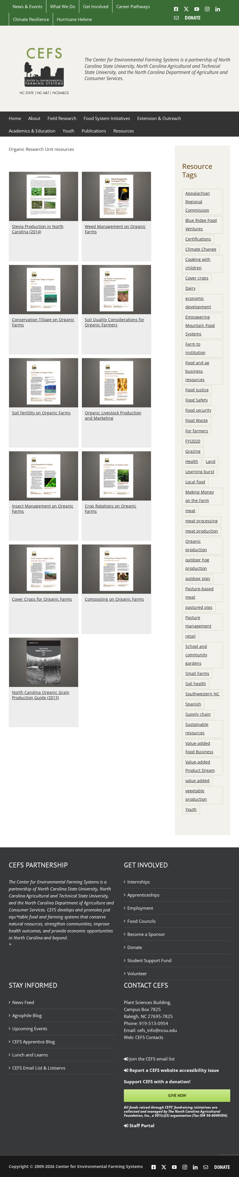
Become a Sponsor (146, 934)
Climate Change (200, 249)
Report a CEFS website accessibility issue (173, 1070)
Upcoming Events (29, 1028)
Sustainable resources (196, 729)
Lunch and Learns (30, 1055)
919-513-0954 (153, 1023)
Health (191, 461)
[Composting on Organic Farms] (116, 548)
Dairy (190, 288)
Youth (191, 809)
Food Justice (197, 390)
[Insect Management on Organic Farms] (43, 455)
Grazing (193, 451)
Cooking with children (197, 264)
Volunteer (137, 973)
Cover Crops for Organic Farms (42, 599)
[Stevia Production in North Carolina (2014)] (43, 175)
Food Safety (196, 400)
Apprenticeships (143, 895)
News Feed (23, 1002)
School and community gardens (196, 655)
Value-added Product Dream (200, 766)
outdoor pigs (197, 578)
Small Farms (197, 673)
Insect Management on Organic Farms (42, 508)
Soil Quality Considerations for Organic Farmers (114, 322)
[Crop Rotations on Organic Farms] (116, 455)
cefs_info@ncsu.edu (157, 1030)
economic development (198, 303)
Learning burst (199, 471)
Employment (140, 908)
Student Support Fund (149, 960)
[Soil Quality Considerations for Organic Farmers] (116, 268)
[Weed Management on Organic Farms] (116, 175)
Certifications (198, 239)
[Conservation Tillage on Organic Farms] (43, 268)
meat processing (201, 521)
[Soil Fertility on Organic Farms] (43, 362)
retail (190, 636)
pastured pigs (198, 607)
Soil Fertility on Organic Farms (41, 413)
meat (190, 510)
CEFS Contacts (149, 1037)
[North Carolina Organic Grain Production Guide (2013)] (43, 641)
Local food (195, 482)
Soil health (195, 683)
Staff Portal (141, 1125)
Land (210, 461)
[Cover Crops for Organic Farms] (43, 548)
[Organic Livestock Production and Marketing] (116, 362)
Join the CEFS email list (151, 1059)
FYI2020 (192, 441)
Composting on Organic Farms (114, 599)
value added (197, 780)
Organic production (196, 545)
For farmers (196, 431)
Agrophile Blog (27, 1015)
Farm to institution (195, 348)
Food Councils (141, 921)
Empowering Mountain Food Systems (200, 325)
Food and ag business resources (197, 371)
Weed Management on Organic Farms (115, 229)
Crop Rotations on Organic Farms (110, 508)
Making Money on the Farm (199, 496)
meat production (201, 531)
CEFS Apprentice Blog (33, 1042)
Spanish (193, 704)
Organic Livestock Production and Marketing (113, 415)
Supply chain (198, 714)
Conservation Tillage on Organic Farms (43, 322)
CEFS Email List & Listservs (38, 1068)
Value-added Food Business (199, 747)
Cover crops (196, 278)
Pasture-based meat (199, 593)
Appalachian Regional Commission (197, 202)
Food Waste (196, 420)
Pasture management (198, 622)
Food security (198, 410)
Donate (134, 947)
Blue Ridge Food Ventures (201, 224)
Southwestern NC (202, 694)
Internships (138, 882)
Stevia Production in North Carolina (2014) (38, 229)
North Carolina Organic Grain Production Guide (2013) (40, 695)
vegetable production (196, 795)
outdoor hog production (197, 564)
